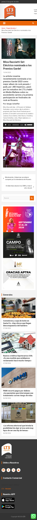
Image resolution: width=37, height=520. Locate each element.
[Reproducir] (6, 125)
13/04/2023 (7, 72)
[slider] (30, 124)
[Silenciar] (25, 125)
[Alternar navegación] (4, 23)
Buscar (32, 198)
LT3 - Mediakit (6, 489)
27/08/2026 (7, 328)
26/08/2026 (7, 398)
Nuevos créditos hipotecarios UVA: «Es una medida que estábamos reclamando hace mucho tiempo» (18, 358)
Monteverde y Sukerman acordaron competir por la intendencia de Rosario (18, 178)
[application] (18, 125)
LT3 (24, 517)
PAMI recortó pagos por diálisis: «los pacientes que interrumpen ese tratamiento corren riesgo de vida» (18, 393)
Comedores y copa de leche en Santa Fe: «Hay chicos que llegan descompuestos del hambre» (17, 323)
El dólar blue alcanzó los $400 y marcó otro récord (19, 187)
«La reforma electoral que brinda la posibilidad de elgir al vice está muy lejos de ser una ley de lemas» (18, 428)
